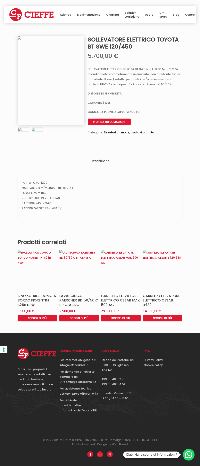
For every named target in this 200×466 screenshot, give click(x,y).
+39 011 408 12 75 (113, 379)
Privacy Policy (153, 360)
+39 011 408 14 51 (113, 384)
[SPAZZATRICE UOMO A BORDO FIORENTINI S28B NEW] (37, 270)
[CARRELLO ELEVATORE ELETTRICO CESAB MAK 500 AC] (121, 270)
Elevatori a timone (116, 132)
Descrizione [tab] (100, 161)
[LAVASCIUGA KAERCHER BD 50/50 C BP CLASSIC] (79, 270)
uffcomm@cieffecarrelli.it (78, 382)
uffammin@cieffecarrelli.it (78, 410)
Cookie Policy (153, 365)
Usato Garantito (142, 132)
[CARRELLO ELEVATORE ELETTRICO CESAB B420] (162, 270)
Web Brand (120, 444)
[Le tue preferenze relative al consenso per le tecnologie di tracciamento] (3, 349)
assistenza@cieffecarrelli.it (79, 394)
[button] (189, 455)
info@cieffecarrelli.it (74, 365)
